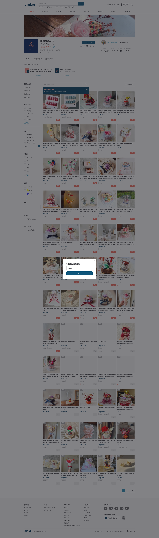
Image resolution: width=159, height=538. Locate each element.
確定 (79, 273)
